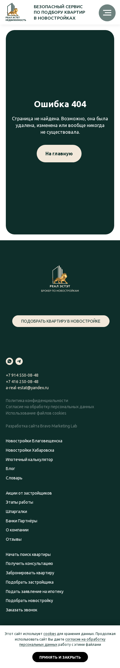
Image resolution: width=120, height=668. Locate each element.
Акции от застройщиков (29, 493)
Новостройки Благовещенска (34, 441)
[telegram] (19, 361)
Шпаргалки (16, 511)
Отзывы (14, 539)
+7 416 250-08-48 (22, 381)
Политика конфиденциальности (37, 400)
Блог (10, 468)
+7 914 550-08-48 (22, 375)
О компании (17, 530)
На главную (59, 153)
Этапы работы (19, 502)
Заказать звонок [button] (21, 610)
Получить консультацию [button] (29, 563)
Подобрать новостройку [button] (29, 600)
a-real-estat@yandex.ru (27, 387)
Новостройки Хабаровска (30, 450)
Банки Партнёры (21, 521)
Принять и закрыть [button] (60, 657)
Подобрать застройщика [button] (30, 582)
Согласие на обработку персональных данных (50, 406)
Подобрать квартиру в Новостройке (60, 321)
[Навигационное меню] (107, 13)
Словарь (14, 478)
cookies (49, 634)
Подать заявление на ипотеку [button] (34, 591)
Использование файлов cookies (36, 413)
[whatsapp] (9, 361)
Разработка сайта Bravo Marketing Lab (41, 426)
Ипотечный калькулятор (29, 459)
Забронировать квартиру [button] (30, 572)
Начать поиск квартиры (28, 554)
